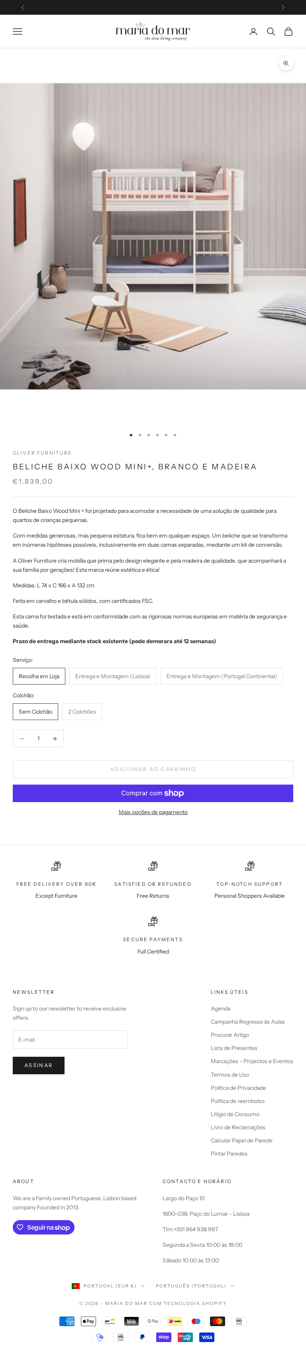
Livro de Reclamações (238, 1127)
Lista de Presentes (234, 1048)
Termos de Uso (230, 1074)
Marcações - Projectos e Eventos (252, 1061)
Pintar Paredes (229, 1153)
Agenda (220, 1008)
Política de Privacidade (238, 1087)
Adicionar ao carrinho (153, 769)
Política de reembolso (238, 1101)
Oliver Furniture (43, 453)
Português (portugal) (191, 1286)
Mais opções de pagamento (153, 812)
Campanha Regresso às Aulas (248, 1021)
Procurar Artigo (230, 1034)
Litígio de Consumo (235, 1114)
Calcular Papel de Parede (242, 1140)
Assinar (38, 1065)
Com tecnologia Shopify (188, 1303)
